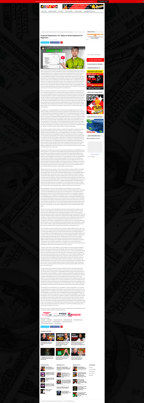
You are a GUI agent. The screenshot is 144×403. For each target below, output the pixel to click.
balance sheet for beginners (46, 321)
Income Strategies (52, 11)
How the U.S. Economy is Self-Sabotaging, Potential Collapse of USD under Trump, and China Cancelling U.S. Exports (64, 368)
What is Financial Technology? (49, 390)
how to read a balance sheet (67, 321)
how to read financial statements (47, 323)
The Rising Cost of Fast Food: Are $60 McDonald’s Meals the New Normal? (46, 358)
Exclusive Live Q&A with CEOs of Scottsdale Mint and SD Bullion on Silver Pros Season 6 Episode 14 (66, 382)
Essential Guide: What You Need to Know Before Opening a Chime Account (62, 358)
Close (143, 2)
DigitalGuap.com (44, 401)
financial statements (56, 321)
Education (61, 11)
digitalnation (42, 39)
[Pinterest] (61, 42)
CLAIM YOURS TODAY (95, 60)
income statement (58, 323)
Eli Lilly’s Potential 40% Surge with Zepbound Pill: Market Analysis (63, 388)
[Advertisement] (72, 21)
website (80, 194)
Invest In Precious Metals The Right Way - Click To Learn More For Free (61, 401)
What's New (91, 375)
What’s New (44, 11)
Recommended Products (89, 11)
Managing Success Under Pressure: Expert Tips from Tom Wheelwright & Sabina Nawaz (66, 375)
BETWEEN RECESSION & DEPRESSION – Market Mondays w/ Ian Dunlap (50, 373)
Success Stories (78, 11)
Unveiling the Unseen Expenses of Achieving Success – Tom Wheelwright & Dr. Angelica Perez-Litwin (82, 374)
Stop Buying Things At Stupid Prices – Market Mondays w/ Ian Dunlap (50, 384)
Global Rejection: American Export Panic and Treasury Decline (46, 343)
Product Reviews (69, 11)
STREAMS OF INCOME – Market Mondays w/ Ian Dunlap (50, 379)
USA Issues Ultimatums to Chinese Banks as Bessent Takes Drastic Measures (77, 358)
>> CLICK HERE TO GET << (103, 1)
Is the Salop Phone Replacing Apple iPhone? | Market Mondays (66, 392)
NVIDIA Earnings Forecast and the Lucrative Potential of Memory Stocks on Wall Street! (77, 343)
